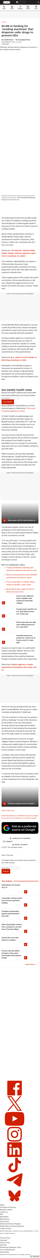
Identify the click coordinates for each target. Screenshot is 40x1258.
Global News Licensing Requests (12, 1226)
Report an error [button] (21, 844)
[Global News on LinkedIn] (14, 1156)
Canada (4, 22)
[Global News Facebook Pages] (14, 1095)
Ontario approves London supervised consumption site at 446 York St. (19, 667)
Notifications (5, 1219)
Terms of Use (5, 1243)
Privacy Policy (19, 411)
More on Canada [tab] (8, 565)
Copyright (3, 1240)
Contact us (4, 1212)
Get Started (7, 402)
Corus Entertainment (7, 1250)
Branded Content (6, 1210)
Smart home (4, 1221)
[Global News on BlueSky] (14, 1203)
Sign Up (6, 871)
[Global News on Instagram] (14, 1141)
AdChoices (36, 1256)
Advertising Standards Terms (10, 1247)
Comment (9, 841)
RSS (1, 1214)
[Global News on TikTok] (14, 1172)
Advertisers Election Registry (10, 1224)
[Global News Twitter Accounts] (14, 1110)
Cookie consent (5, 1228)
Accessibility (4, 1252)
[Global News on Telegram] (14, 1187)
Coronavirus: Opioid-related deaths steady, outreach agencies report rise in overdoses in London (19, 253)
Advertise (3, 1245)
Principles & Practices (8, 1207)
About (2, 1205)
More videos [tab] (20, 565)
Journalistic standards (21, 838)
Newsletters (4, 1217)
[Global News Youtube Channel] (14, 1126)
